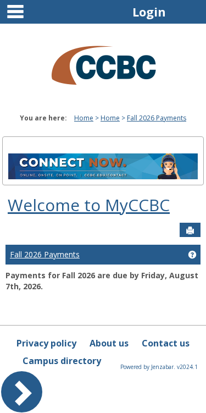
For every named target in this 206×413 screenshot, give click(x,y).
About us (109, 343)
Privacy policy (46, 343)
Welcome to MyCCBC (89, 205)
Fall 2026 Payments (156, 118)
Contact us (166, 343)
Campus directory (62, 361)
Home (83, 118)
